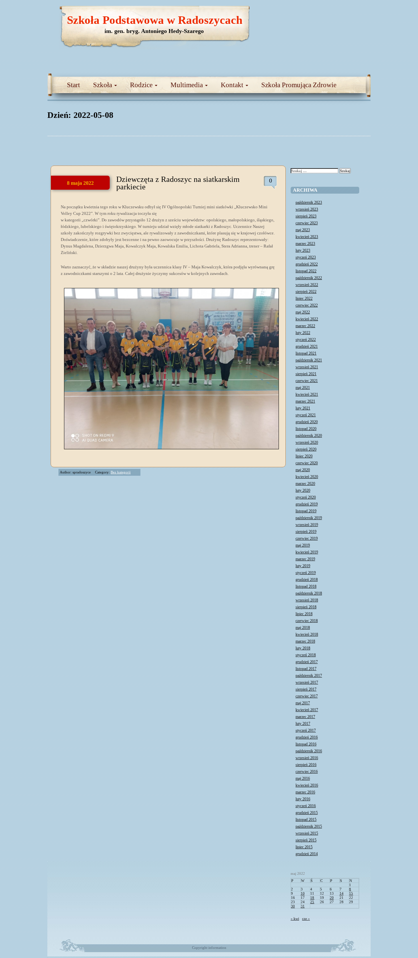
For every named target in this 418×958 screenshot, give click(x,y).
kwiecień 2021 (307, 394)
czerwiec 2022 (307, 305)
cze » (306, 918)
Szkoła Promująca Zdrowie (298, 85)
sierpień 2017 (306, 689)
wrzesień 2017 (307, 682)
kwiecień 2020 (307, 476)
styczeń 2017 (306, 730)
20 (332, 898)
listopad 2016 (306, 744)
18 (312, 898)
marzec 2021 (305, 401)
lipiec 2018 (304, 614)
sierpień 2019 (306, 531)
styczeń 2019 (306, 572)
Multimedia (187, 85)
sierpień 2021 (306, 374)
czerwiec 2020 (307, 463)
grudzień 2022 (307, 264)
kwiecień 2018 (307, 634)
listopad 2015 (306, 819)
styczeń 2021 (306, 415)
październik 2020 (309, 435)
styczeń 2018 (306, 655)
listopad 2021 (306, 353)
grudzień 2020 (307, 422)
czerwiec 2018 (307, 620)
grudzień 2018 (307, 579)
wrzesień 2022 (307, 284)
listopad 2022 (306, 271)
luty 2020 (303, 490)
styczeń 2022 (306, 339)
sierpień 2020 (306, 449)
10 (303, 893)
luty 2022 (303, 332)
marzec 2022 (305, 326)
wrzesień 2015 (307, 833)
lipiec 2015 (304, 847)
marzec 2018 (305, 641)
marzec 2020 (305, 483)
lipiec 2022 (304, 298)
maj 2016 (303, 778)
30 (293, 906)
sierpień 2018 (306, 607)
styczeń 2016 (306, 806)
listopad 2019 (306, 511)
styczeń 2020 (306, 497)
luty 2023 (303, 250)
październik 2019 (309, 518)
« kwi (295, 918)
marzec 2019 (305, 559)
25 (312, 902)
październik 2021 (309, 360)
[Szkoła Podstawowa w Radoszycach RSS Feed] (334, 13)
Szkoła (103, 85)
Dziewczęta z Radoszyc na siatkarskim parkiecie (178, 183)
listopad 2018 (306, 586)
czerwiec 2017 (307, 696)
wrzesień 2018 (307, 600)
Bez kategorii (121, 472)
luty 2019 (303, 566)
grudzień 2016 (307, 737)
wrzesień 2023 (307, 209)
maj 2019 (303, 545)
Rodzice (142, 85)
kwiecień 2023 (307, 236)
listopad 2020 (306, 428)
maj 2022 (303, 312)
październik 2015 (309, 826)
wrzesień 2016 (307, 758)
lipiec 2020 (304, 456)
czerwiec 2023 (307, 223)
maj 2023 (303, 230)
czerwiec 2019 (307, 538)
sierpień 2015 (306, 840)
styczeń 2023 (306, 257)
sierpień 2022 (306, 291)
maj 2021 (303, 387)
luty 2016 (303, 799)
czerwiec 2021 (307, 380)
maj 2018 (303, 627)
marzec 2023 (305, 243)
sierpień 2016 (306, 764)
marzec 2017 (305, 716)
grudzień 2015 (307, 812)
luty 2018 (303, 648)
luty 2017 (303, 723)
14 (342, 893)
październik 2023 (309, 202)
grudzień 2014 (307, 854)
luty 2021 (303, 408)
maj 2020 (303, 470)
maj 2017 (303, 703)
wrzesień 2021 (307, 367)
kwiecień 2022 (307, 319)
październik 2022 (309, 278)
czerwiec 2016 (307, 771)
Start (73, 85)
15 (351, 893)
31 (303, 906)
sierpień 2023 (306, 216)
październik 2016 (309, 751)
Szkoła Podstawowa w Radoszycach (154, 20)
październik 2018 (309, 593)
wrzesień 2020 (307, 442)
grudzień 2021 (307, 346)
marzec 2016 (305, 792)
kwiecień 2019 (307, 552)
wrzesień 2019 (307, 524)
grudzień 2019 (307, 504)
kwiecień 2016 (307, 785)
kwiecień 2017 (307, 710)
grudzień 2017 (307, 662)
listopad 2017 (306, 668)
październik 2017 (309, 675)
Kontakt (233, 85)
